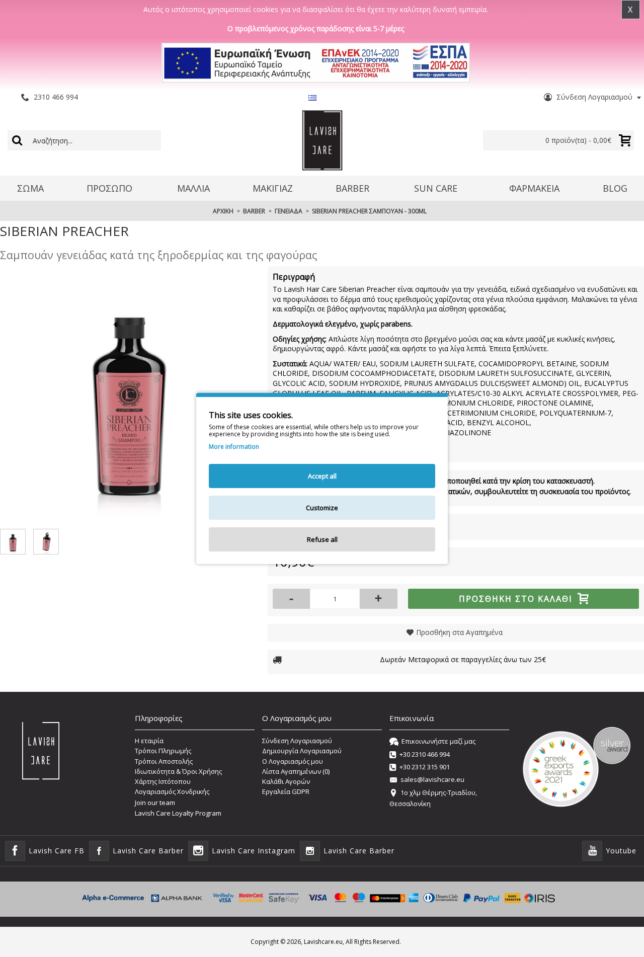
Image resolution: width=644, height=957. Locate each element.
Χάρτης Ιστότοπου (163, 781)
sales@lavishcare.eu (432, 779)
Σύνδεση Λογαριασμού (297, 740)
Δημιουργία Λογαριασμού (302, 750)
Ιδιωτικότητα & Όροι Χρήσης (178, 771)
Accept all (322, 476)
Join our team (155, 802)
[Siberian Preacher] (129, 395)
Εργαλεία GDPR (285, 791)
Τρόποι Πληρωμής (163, 750)
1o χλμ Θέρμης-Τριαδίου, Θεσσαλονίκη (433, 798)
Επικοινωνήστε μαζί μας (438, 741)
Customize (322, 507)
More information (234, 447)
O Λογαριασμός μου (292, 761)
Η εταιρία (149, 740)
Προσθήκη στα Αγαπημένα (459, 632)
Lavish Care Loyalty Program (178, 813)
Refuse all (322, 539)
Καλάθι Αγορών (286, 781)
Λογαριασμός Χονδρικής (172, 791)
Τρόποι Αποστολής (164, 761)
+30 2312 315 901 (424, 766)
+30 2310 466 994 (424, 754)
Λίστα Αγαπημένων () (296, 771)
